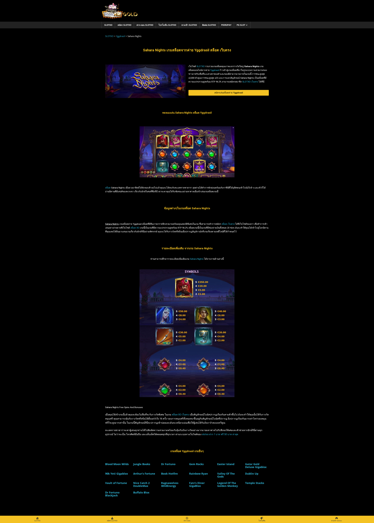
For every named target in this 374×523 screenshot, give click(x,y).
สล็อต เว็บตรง (228, 224)
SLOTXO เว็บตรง (250, 81)
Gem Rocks (196, 464)
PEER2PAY (226, 25)
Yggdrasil (214, 70)
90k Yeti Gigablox (116, 473)
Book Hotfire (169, 473)
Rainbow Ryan (198, 473)
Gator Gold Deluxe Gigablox (255, 465)
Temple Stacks (254, 483)
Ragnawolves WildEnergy (169, 484)
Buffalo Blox (141, 492)
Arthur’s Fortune (144, 473)
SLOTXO (108, 25)
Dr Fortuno (168, 464)
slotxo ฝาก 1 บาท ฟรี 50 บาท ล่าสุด (220, 434)
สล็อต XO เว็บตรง (180, 414)
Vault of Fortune (116, 483)
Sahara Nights (197, 259)
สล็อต (108, 187)
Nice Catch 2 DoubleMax (141, 484)
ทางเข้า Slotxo (189, 25)
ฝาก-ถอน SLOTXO (145, 25)
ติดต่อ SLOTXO (209, 25)
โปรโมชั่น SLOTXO (167, 25)
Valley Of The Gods (226, 475)
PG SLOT (241, 25)
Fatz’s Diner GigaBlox (197, 484)
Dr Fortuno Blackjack (112, 494)
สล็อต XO (134, 227)
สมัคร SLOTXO (124, 25)
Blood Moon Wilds (117, 464)
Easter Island (225, 464)
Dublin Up (251, 473)
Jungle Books (141, 464)
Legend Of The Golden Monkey (227, 484)
